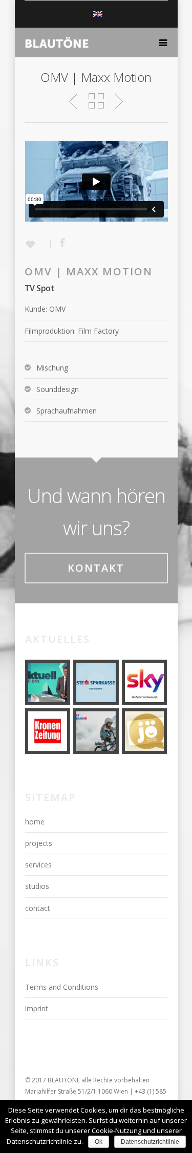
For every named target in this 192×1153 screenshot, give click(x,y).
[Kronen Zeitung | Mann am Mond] (48, 731)
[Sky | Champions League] (144, 682)
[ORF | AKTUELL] (48, 682)
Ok (98, 1141)
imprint (36, 1008)
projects (38, 843)
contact (37, 908)
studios (37, 886)
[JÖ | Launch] (144, 731)
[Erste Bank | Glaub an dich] (96, 682)
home (35, 821)
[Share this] (59, 243)
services (38, 864)
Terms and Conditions (61, 987)
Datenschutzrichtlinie (150, 1141)
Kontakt (96, 568)
